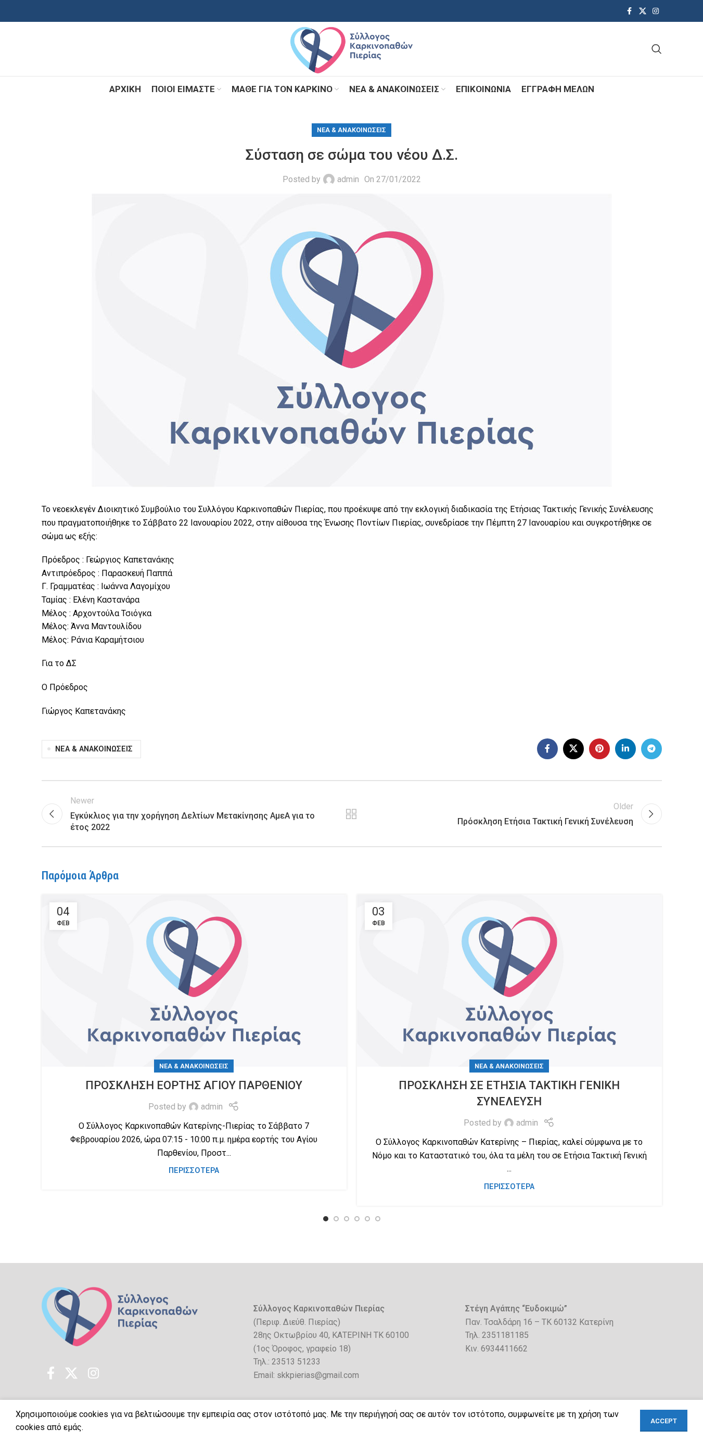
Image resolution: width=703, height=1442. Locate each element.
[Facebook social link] (629, 11)
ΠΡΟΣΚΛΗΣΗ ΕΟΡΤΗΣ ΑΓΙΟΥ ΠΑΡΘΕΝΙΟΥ (193, 1085)
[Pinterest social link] (599, 748)
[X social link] (642, 11)
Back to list (351, 813)
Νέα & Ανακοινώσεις (351, 130)
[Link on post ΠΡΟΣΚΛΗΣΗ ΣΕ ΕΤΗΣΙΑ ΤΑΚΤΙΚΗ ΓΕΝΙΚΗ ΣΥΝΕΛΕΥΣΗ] (509, 981)
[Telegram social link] (651, 748)
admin (348, 179)
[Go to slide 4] (357, 1218)
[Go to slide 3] (346, 1218)
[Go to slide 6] (377, 1218)
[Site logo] (351, 48)
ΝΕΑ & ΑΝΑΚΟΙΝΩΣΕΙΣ (94, 749)
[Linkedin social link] (625, 748)
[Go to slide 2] (336, 1218)
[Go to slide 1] (325, 1218)
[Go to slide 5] (367, 1218)
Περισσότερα (194, 1170)
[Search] (656, 49)
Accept (663, 1421)
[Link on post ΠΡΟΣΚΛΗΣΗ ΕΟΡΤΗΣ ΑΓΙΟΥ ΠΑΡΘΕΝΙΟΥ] (194, 981)
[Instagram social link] (655, 11)
